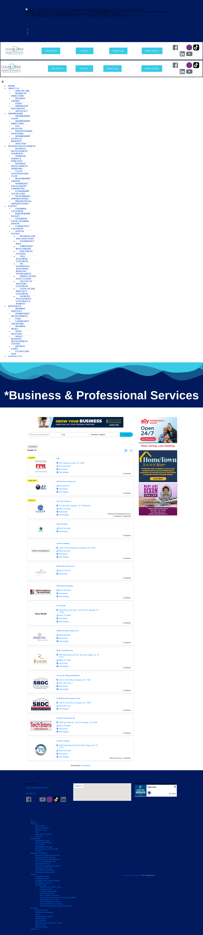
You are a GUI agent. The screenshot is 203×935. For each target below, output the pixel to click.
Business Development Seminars (19, 166)
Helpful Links (18, 347)
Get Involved (16, 127)
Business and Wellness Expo (25, 237)
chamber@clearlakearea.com (36, 788)
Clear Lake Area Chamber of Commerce (131, 875)
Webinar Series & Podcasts (18, 158)
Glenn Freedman (62, 524)
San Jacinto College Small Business (68, 675)
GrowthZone (85, 765)
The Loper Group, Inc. (64, 501)
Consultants (32, 446)
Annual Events (17, 232)
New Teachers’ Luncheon (22, 258)
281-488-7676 (31, 793)
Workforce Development (20, 314)
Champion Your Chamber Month (20, 221)
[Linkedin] (182, 54)
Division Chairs (18, 99)
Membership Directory (20, 122)
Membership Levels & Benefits (20, 138)
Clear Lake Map (20, 352)
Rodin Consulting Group (65, 650)
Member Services (18, 309)
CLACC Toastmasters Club (20, 173)
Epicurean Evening (24, 252)
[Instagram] (189, 47)
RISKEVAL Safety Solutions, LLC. (68, 631)
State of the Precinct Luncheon (25, 291)
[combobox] (75, 434)
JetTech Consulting (63, 543)
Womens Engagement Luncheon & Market (23, 300)
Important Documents (19, 107)
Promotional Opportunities (21, 202)
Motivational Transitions (65, 586)
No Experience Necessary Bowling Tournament (23, 269)
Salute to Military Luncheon (24, 283)
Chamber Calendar (18, 209)
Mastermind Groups (20, 179)
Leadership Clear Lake (20, 192)
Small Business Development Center (19, 340)
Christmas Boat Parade (24, 247)
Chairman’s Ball (25, 242)
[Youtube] (189, 54)
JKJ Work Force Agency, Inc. (66, 481)
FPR (58, 458)
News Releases (16, 332)
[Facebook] (175, 47)
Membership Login (20, 117)
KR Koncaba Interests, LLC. (66, 566)
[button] (101, 17)
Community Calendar (20, 227)
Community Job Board (20, 322)
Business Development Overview (19, 151)
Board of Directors (18, 94)
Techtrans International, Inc (66, 718)
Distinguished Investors (21, 132)
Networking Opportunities (21, 197)
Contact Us (15, 356)
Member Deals (18, 327)
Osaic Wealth (61, 605)
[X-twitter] (182, 47)
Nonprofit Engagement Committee (19, 186)
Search (127, 435)
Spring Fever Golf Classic (26, 277)
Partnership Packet (20, 214)
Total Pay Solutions (63, 741)
